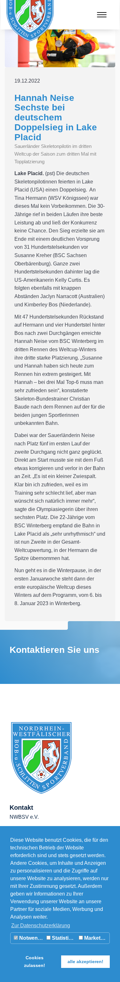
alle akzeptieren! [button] (85, 961)
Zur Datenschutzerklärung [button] (40, 925)
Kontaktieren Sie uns (55, 650)
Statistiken (64, 938)
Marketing (95, 938)
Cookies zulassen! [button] (34, 961)
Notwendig (31, 938)
